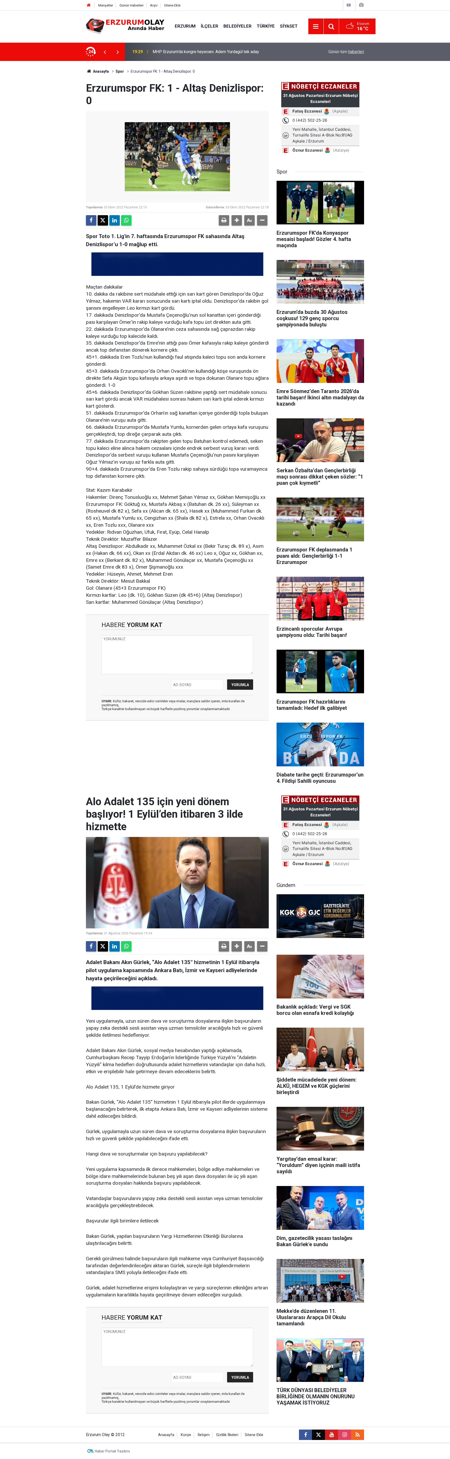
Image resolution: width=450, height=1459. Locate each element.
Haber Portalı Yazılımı (112, 1451)
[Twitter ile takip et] (318, 1435)
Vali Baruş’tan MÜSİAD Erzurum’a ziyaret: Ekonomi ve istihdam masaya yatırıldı (216, 51)
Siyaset (289, 26)
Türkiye (266, 26)
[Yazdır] (224, 220)
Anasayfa (100, 71)
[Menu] (316, 27)
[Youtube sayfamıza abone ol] (331, 1435)
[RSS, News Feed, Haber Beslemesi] (357, 1435)
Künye (186, 1435)
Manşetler (105, 5)
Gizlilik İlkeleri (227, 1435)
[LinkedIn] (114, 220)
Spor (120, 71)
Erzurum (185, 26)
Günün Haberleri (131, 5)
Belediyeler (237, 26)
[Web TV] (349, 5)
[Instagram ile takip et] (344, 1435)
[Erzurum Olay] (125, 25)
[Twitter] (103, 220)
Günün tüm (346, 51)
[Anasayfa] (89, 5)
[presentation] (104, 52)
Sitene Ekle (172, 5)
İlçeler (209, 26)
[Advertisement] (61, 139)
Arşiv (154, 5)
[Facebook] (91, 220)
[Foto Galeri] (361, 5)
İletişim (204, 1435)
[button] (237, 220)
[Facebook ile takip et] (305, 1435)
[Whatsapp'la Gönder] (126, 220)
